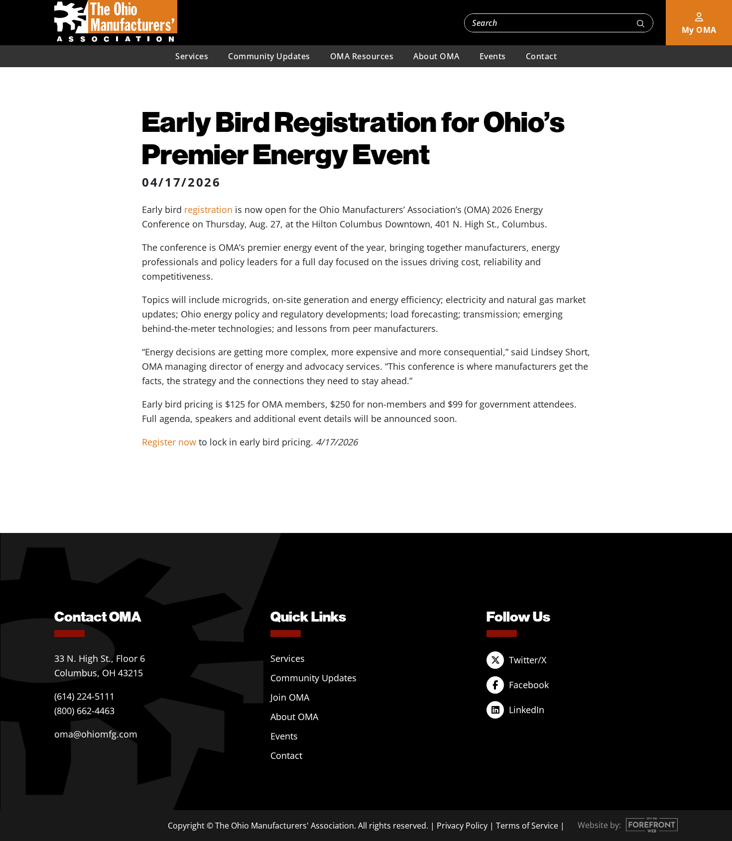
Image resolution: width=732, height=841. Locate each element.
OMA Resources (362, 56)
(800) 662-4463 (84, 711)
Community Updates (269, 56)
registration (208, 209)
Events (493, 56)
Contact (541, 56)
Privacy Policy (462, 825)
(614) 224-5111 (84, 696)
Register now (169, 442)
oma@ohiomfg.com (95, 734)
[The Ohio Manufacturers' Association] (115, 21)
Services (191, 56)
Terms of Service (527, 825)
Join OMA (289, 697)
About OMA (436, 56)
